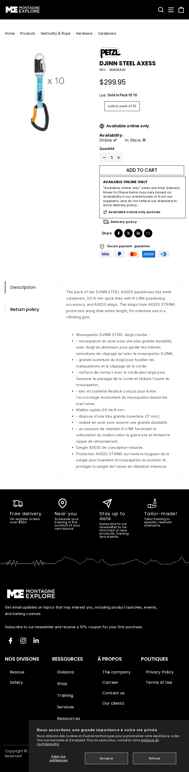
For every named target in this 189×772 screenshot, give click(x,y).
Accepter (106, 758)
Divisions (65, 672)
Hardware (84, 33)
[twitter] (128, 233)
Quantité (106, 148)
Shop (62, 683)
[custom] (23, 640)
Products (27, 33)
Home (10, 33)
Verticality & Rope (56, 33)
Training (65, 695)
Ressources (68, 718)
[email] (148, 233)
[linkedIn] (138, 233)
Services (65, 707)
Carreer (110, 682)
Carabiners (107, 33)
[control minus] (103, 157)
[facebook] (118, 233)
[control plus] (119, 157)
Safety (16, 682)
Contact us (113, 693)
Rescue (17, 672)
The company (116, 672)
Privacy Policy (160, 672)
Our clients (113, 703)
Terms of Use (159, 682)
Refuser (154, 758)
